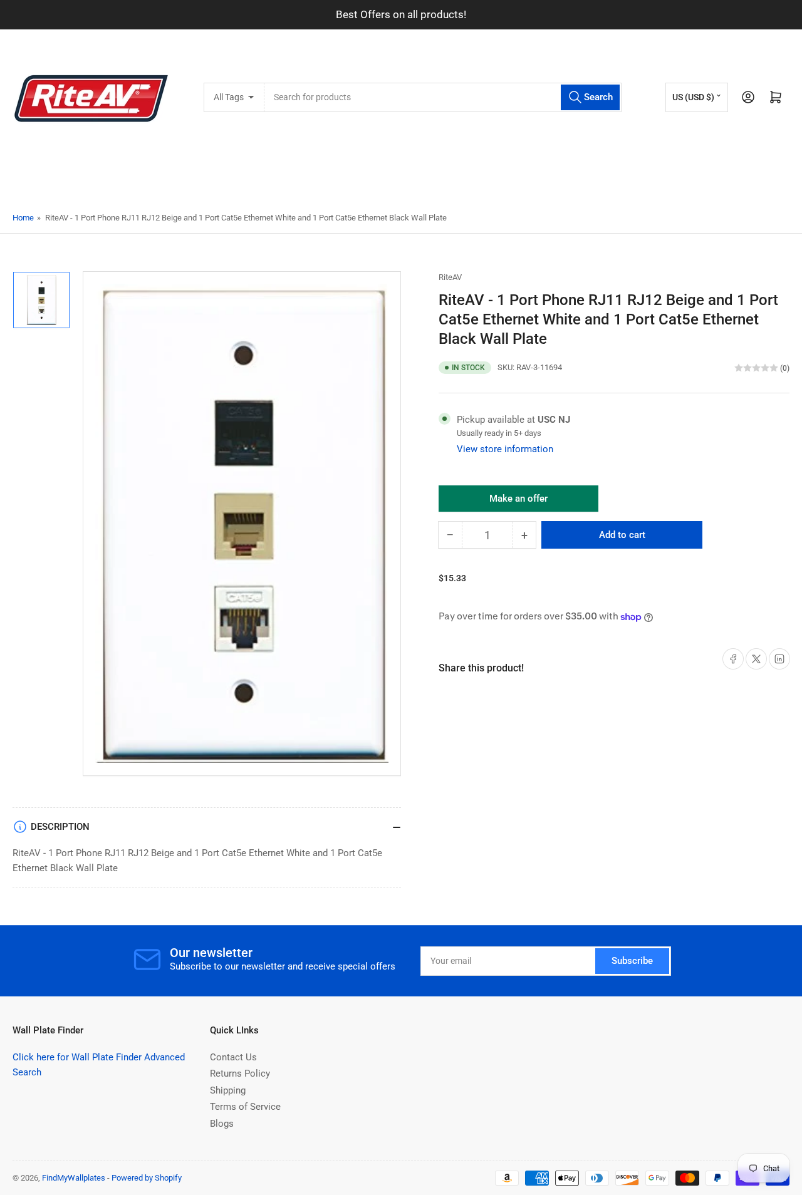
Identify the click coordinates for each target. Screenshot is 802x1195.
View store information (505, 449)
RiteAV (450, 277)
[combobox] (442, 97)
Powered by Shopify (147, 1177)
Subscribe (632, 960)
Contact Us (233, 1057)
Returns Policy (240, 1073)
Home (23, 217)
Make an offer (519, 502)
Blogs (222, 1123)
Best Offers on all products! (401, 14)
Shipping (228, 1090)
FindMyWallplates (73, 1177)
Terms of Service (245, 1106)
